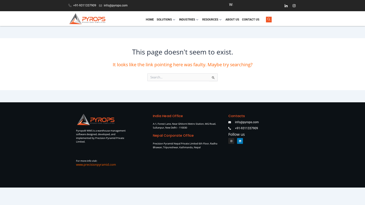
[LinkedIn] (286, 6)
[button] (269, 19)
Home (150, 19)
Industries (187, 19)
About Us (232, 19)
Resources (210, 19)
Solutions (164, 19)
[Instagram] (294, 6)
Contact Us (250, 19)
